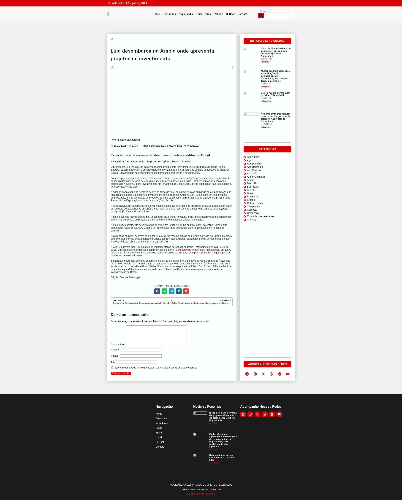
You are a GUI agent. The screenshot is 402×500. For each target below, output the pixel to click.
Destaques (169, 14)
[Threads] (271, 374)
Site (113, 361)
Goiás (199, 14)
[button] (157, 291)
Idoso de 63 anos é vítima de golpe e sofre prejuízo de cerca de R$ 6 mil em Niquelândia (276, 52)
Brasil (208, 14)
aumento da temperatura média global (199, 249)
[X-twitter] (263, 374)
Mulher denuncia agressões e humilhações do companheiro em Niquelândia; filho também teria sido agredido (275, 76)
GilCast (230, 14)
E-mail (115, 356)
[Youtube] (279, 414)
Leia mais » (266, 62)
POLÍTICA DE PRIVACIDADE (201, 494)
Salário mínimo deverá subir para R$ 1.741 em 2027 (275, 94)
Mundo (219, 14)
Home (156, 14)
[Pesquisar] (261, 15)
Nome (115, 350)
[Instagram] (255, 374)
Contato (242, 14)
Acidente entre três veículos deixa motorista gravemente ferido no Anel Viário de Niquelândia (276, 118)
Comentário (118, 344)
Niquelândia (186, 14)
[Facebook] (247, 374)
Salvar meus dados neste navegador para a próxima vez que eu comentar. (155, 367)
